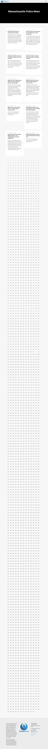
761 (25, 308)
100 (31, 178)
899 (13, 336)
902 (20, 336)
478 (33, 252)
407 (18, 239)
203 (28, 198)
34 (28, 165)
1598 (38, 471)
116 (38, 180)
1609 (33, 474)
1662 (36, 484)
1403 (38, 433)
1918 (26, 535)
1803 (31, 512)
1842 (31, 520)
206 (36, 198)
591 (23, 275)
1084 (21, 372)
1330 (18, 420)
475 (25, 252)
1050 (33, 364)
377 (8, 234)
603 (20, 277)
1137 (23, 382)
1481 (38, 448)
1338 (38, 420)
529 (31, 262)
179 (33, 193)
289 (15, 216)
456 (10, 249)
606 (28, 277)
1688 (36, 489)
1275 (10, 410)
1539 (21, 461)
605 (25, 277)
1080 (10, 372)
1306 (23, 415)
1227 (21, 400)
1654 (15, 484)
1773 (21, 507)
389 (38, 234)
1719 (15, 497)
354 (15, 229)
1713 (33, 494)
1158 (10, 387)
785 (20, 313)
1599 (8, 474)
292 (23, 216)
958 (31, 346)
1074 (28, 369)
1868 (31, 525)
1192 (31, 392)
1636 (36, 479)
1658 (26, 484)
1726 (33, 497)
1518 (33, 456)
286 (8, 216)
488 (25, 254)
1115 (33, 377)
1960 (33, 543)
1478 (31, 448)
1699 (31, 492)
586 (10, 275)
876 (20, 331)
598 (8, 277)
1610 (36, 474)
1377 (38, 428)
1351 (38, 423)
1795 (10, 512)
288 (13, 216)
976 (10, 351)
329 (18, 224)
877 (23, 331)
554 (28, 267)
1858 (38, 522)
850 (20, 326)
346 (28, 226)
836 (18, 323)
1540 (23, 461)
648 (36, 285)
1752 (33, 502)
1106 (10, 377)
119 (13, 183)
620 (31, 280)
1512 (18, 456)
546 (8, 267)
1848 (13, 522)
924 (10, 341)
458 (15, 249)
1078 (38, 369)
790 (33, 313)
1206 (33, 395)
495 (10, 257)
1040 (8, 364)
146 (15, 188)
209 (10, 201)
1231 (31, 400)
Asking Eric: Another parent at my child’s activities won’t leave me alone (15, 57)
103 (38, 178)
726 (36, 300)
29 (15, 165)
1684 (26, 489)
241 (25, 206)
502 (28, 257)
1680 (15, 489)
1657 (23, 484)
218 (33, 201)
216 (28, 201)
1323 (33, 418)
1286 (38, 410)
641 (18, 285)
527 (25, 262)
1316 (15, 418)
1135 (18, 382)
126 (31, 183)
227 (23, 203)
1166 (31, 387)
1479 (33, 448)
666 (15, 290)
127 (33, 183)
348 (33, 226)
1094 (13, 374)
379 (13, 234)
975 (8, 351)
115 (36, 180)
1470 (10, 448)
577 (20, 272)
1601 (13, 474)
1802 (28, 512)
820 (10, 321)
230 (31, 203)
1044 (18, 364)
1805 (36, 512)
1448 (21, 443)
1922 (36, 535)
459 (18, 249)
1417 (8, 438)
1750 (28, 502)
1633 (28, 479)
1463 (26, 446)
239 (20, 206)
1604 (21, 474)
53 (10, 170)
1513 (21, 456)
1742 (8, 502)
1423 (23, 438)
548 (13, 267)
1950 (8, 543)
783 (15, 313)
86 (28, 175)
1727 (36, 497)
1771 (15, 507)
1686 (31, 489)
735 (25, 303)
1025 (36, 359)
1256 (28, 405)
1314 (10, 418)
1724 (28, 497)
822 (15, 321)
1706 (15, 494)
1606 (26, 474)
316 (18, 221)
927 (18, 341)
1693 (15, 492)
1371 (23, 428)
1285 (36, 410)
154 (36, 188)
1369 (18, 428)
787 (25, 313)
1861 (13, 525)
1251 (15, 405)
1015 (10, 359)
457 (13, 249)
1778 (33, 507)
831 (38, 321)
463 (28, 249)
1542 (28, 461)
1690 (8, 492)
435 (23, 244)
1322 (31, 418)
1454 (36, 443)
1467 (36, 446)
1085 (23, 372)
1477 (28, 448)
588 (15, 275)
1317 (18, 418)
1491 (31, 451)
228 (25, 203)
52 (8, 170)
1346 (26, 423)
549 (15, 267)
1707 (18, 494)
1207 (36, 395)
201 (23, 198)
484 (15, 254)
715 (8, 300)
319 (25, 221)
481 (8, 254)
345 (25, 226)
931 (28, 341)
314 (13, 221)
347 (31, 226)
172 (15, 193)
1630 (21, 479)
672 (31, 290)
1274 (8, 410)
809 (15, 318)
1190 (26, 392)
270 (33, 211)
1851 (21, 522)
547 (10, 267)
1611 (38, 474)
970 (28, 349)
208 (8, 201)
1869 (33, 525)
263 (15, 211)
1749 (26, 502)
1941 (18, 540)
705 (15, 298)
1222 (8, 400)
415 (38, 239)
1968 (21, 545)
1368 (15, 428)
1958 (28, 543)
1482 (8, 451)
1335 (31, 420)
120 (15, 183)
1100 (28, 374)
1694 (18, 492)
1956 (23, 543)
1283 (31, 410)
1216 (26, 397)
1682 (21, 489)
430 (10, 244)
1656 (21, 484)
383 (23, 234)
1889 (18, 530)
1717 (10, 497)
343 (20, 226)
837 (20, 323)
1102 (33, 374)
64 (38, 170)
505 (36, 257)
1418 (10, 438)
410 (25, 239)
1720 (18, 497)
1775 (26, 507)
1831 (36, 517)
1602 (15, 474)
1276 (13, 410)
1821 (10, 517)
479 (36, 252)
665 (13, 290)
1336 (33, 420)
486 (20, 254)
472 (18, 252)
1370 (21, 428)
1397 (23, 433)
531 (36, 262)
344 (23, 226)
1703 (8, 494)
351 (8, 229)
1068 (13, 369)
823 (18, 321)
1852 (23, 522)
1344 (21, 423)
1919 (28, 535)
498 (18, 257)
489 (28, 254)
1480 (36, 448)
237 (15, 206)
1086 (26, 372)
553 (25, 267)
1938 (10, 540)
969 (25, 349)
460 (20, 249)
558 (38, 267)
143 (8, 188)
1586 (8, 471)
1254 (23, 405)
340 (13, 226)
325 (8, 224)
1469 (8, 448)
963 (10, 349)
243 (31, 206)
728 (8, 303)
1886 (10, 530)
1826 (23, 517)
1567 (26, 466)
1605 (23, 474)
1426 (31, 438)
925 (13, 341)
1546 (38, 461)
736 (28, 303)
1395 (18, 433)
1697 (26, 492)
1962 (38, 543)
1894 (31, 530)
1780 (38, 507)
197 (13, 198)
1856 (33, 522)
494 (8, 257)
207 (38, 198)
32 (23, 165)
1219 (33, 397)
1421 (18, 438)
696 (25, 295)
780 (8, 313)
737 (31, 303)
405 (13, 239)
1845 (38, 520)
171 (13, 193)
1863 (18, 525)
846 (10, 326)
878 (25, 331)
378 (10, 234)
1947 (33, 540)
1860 (10, 525)
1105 (8, 377)
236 (13, 206)
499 (20, 257)
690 (10, 295)
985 (33, 351)
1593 (26, 471)
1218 (31, 397)
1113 (28, 377)
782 (13, 313)
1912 (10, 535)
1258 (33, 405)
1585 (38, 469)
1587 (10, 471)
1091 (38, 372)
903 (23, 336)
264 (18, 211)
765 (36, 308)
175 (23, 193)
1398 (26, 433)
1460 (18, 446)
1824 (18, 517)
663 (8, 290)
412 (31, 239)
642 (20, 285)
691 (13, 295)
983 (28, 351)
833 (10, 323)
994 (23, 354)
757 (15, 308)
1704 (10, 494)
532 (38, 262)
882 (36, 331)
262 (13, 211)
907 (33, 336)
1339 (8, 423)
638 (10, 285)
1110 (21, 377)
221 (8, 203)
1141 (33, 382)
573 (10, 272)
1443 (8, 443)
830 (36, 321)
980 (20, 351)
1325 (38, 418)
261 (10, 211)
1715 (38, 494)
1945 (28, 540)
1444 (10, 443)
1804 (33, 512)
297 (36, 216)
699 (33, 295)
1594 (28, 471)
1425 (28, 438)
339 (10, 226)
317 (20, 221)
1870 (36, 525)
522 (13, 262)
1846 (8, 522)
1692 (13, 492)
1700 (33, 492)
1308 (28, 415)
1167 (33, 387)
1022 (28, 359)
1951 (10, 543)
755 (10, 308)
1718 (13, 497)
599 (10, 277)
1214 (21, 397)
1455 (38, 443)
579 (25, 272)
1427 (33, 438)
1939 (13, 540)
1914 (15, 535)
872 (10, 331)
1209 (8, 397)
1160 (15, 387)
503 (31, 257)
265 (20, 211)
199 (18, 198)
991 (15, 354)
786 (23, 313)
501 (25, 257)
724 (31, 300)
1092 (8, 374)
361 (33, 229)
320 (28, 221)
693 (18, 295)
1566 (23, 466)
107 (15, 180)
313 (10, 221)
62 (33, 170)
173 (18, 193)
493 (38, 254)
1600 (10, 474)
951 (13, 346)
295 (31, 216)
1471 (13, 448)
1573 (8, 469)
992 (18, 354)
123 (23, 183)
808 (13, 318)
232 (36, 203)
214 (23, 201)
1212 (15, 397)
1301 (10, 415)
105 (10, 180)
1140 (31, 382)
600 (13, 277)
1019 (21, 359)
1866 (26, 525)
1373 (28, 428)
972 (33, 349)
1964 (10, 545)
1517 (31, 456)
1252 (18, 405)
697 (28, 295)
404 (10, 239)
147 (18, 188)
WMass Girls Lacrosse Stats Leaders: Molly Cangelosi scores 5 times (32, 81)
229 (28, 203)
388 (36, 234)
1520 (38, 456)
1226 (18, 400)
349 (36, 226)
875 (18, 331)
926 (15, 341)
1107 (13, 377)
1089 (33, 372)
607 (31, 277)
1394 (15, 433)
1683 (23, 489)
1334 (28, 420)
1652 (10, 484)
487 (23, 254)
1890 (21, 530)
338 (8, 226)
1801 (26, 512)
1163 (23, 387)
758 (18, 308)
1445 (13, 443)
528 (28, 262)
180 (36, 193)
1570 (33, 466)
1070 (18, 369)
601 (15, 277)
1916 (21, 535)
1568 (28, 466)
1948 (36, 540)
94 (15, 178)
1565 (21, 466)
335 (33, 224)
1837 (18, 520)
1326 (8, 420)
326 (10, 224)
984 (31, 351)
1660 (31, 484)
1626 (10, 479)
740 (38, 303)
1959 (31, 543)
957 (28, 346)
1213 (18, 397)
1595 (31, 471)
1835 (13, 520)
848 (15, 326)
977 (13, 351)
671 (28, 290)
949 (8, 346)
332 (25, 224)
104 (8, 180)
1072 (23, 369)
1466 (33, 446)
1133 (13, 382)
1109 (18, 377)
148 (20, 188)
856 (36, 326)
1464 (28, 446)
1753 (36, 502)
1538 (18, 461)
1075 (31, 369)
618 (25, 280)
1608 (31, 474)
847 (13, 326)
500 (23, 257)
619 (28, 280)
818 (38, 318)
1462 (23, 446)
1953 (15, 543)
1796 (13, 512)
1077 (36, 369)
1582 (31, 469)
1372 (26, 428)
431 (13, 244)
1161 (18, 387)
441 (38, 244)
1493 (36, 451)
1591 (21, 471)
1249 (10, 405)
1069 (15, 369)
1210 (10, 397)
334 (31, 224)
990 (13, 354)
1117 (38, 377)
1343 (18, 423)
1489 (26, 451)
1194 (36, 392)
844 (38, 323)
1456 (8, 446)
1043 (15, 364)
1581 (28, 469)
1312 (38, 415)
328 (15, 224)
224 (15, 203)
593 (28, 275)
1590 (18, 471)
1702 (38, 492)
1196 (8, 395)
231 (33, 203)
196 (10, 198)
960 (36, 346)
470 (13, 252)
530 (33, 262)
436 (25, 244)
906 (31, 336)
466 (36, 249)
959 (33, 346)
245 (36, 206)
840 (28, 323)
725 (33, 300)
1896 (36, 530)
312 (8, 221)
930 (25, 341)
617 (23, 280)
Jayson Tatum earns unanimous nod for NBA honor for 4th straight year (33, 33)
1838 (21, 520)
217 (31, 201)
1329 (15, 420)
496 (13, 257)
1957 (26, 543)
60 (28, 170)
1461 (21, 446)
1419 (13, 438)
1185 (13, 392)
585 (8, 275)
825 (23, 321)
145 (13, 188)
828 (31, 321)
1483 (10, 451)
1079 (8, 372)
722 (25, 300)
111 (25, 180)
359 (28, 229)
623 (38, 280)
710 (28, 298)
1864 (21, 525)
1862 (15, 525)
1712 (31, 494)
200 (20, 198)
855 (33, 326)
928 (20, 341)
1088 (31, 372)
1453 (33, 443)
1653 (13, 484)
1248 (8, 405)
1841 (28, 520)
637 (8, 285)
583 (36, 272)
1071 (21, 369)
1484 (13, 451)
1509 (10, 456)
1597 (36, 471)
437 (28, 244)
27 (10, 165)
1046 (23, 364)
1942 (21, 540)
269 (31, 211)
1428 (36, 438)
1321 (28, 418)
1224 (13, 400)
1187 (18, 392)
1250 (13, 405)
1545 (36, 461)
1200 (18, 395)
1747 (21, 502)
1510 (13, 456)
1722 (23, 497)
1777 (31, 507)
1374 (31, 428)
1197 (10, 395)
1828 (28, 517)
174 (20, 193)
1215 (23, 397)
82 (18, 175)
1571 (36, 466)
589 (18, 275)
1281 (26, 410)
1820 (8, 517)
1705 (13, 494)
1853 (26, 522)
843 (36, 323)
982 (25, 351)
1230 (28, 400)
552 (23, 267)
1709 (23, 494)
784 (18, 313)
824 (20, 321)
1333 (26, 420)
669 (23, 290)
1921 (33, 535)
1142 (36, 382)
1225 (15, 400)
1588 (13, 471)
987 (38, 351)
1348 (31, 423)
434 (20, 244)
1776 (28, 507)
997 (31, 354)
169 (8, 193)
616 (20, 280)
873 (13, 331)
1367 (13, 428)
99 (28, 178)
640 (15, 285)
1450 (26, 443)
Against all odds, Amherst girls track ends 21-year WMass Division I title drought (14, 81)
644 (25, 285)
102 (36, 178)
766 (38, 308)
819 (8, 321)
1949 (38, 540)
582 (33, 272)
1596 (33, 471)
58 (23, 170)
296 (33, 216)
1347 (28, 423)
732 (18, 303)
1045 (21, 364)
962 (8, 349)
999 (36, 354)
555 (31, 267)
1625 (8, 479)
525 (20, 262)
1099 (26, 374)
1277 (15, 410)
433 (18, 244)
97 (23, 178)
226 (20, 203)
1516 (28, 456)
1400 (31, 433)
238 (18, 206)
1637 (38, 479)
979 (18, 351)
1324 (36, 418)
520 (8, 262)
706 (18, 298)
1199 (15, 395)
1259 (36, 405)
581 (31, 272)
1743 (10, 502)
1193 (33, 392)
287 (10, 216)
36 (33, 165)
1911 (8, 535)
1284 (33, 410)
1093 (10, 374)
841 (31, 323)
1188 (21, 392)
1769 (10, 507)
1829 (31, 517)
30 (18, 165)
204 (31, 198)
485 (18, 254)
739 (36, 303)
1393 (13, 433)
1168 (36, 387)
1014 (8, 359)
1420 (15, 438)
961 (38, 346)
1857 (36, 522)
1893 (28, 530)
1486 (18, 451)
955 (23, 346)
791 (36, 313)
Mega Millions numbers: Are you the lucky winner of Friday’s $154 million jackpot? (33, 109)
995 (25, 354)
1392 (10, 433)
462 (25, 249)
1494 (38, 451)
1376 (36, 428)
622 (36, 280)
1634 (31, 479)
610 (38, 277)
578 (23, 272)
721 (23, 300)
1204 (28, 395)
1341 (13, 423)
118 (10, 183)
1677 (8, 489)
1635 (33, 479)
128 (36, 183)
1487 (21, 451)
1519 (36, 456)
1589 (15, 471)
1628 (15, 479)
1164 (26, 387)
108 (18, 180)
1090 (36, 372)
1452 (31, 443)
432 (15, 244)
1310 (33, 415)
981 (23, 351)
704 (13, 298)
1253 (21, 405)
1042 (13, 364)
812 (23, 318)
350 (38, 226)
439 (33, 244)
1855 (31, 522)
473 (20, 252)
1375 (33, 428)
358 (25, 229)
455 (8, 249)
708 (23, 298)
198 (15, 198)
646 (31, 285)
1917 (23, 535)
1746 (18, 502)
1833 (8, 520)
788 (28, 313)
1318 (21, 418)
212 (18, 201)
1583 (33, 469)
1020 (23, 359)
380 (15, 234)
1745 (15, 502)
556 (33, 267)
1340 (10, 423)
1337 (36, 420)
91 (8, 178)
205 (33, 198)
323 (36, 221)
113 (31, 180)
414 (36, 239)
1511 (15, 456)
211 (15, 201)
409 (23, 239)
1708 (21, 494)
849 (18, 326)
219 (36, 201)
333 (28, 224)
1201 (21, 395)
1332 (23, 420)
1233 (36, 400)
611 (8, 280)
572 (8, 272)
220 (38, 201)
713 (36, 298)
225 (18, 203)
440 (36, 244)
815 (31, 318)
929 (23, 341)
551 (20, 267)
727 (38, 300)
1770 (13, 507)
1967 (18, 545)
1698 (28, 492)
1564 (18, 466)
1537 (15, 461)
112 (28, 180)
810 (18, 318)
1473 (18, 448)
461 (23, 249)
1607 (28, 474)
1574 (10, 469)
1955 (21, 543)
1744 (13, 502)
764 (33, 308)
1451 (28, 443)
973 (36, 349)
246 (38, 206)
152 (31, 188)
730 (13, 303)
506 (38, 257)
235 (10, 206)
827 (28, 321)
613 (13, 280)
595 (33, 275)
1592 (23, 471)
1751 (31, 502)
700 (36, 295)
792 (38, 313)
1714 (36, 494)
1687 (33, 489)
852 (25, 326)
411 (28, 239)
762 (28, 308)
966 (18, 349)
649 (38, 285)
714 (38, 298)
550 (18, 267)
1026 (38, 359)
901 (18, 336)
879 (28, 331)
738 (33, 303)
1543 (31, 461)
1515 (26, 456)
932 (31, 341)
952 (15, 346)
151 (28, 188)
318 (23, 221)
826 (25, 321)
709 (25, 298)
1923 (38, 535)
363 (38, 229)
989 (10, 354)
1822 (13, 517)
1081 (13, 372)
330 (20, 224)
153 (33, 188)
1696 (23, 492)
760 (23, 308)
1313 (8, 418)
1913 (13, 535)
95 (18, 178)
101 (33, 178)
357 (23, 229)
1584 (36, 469)
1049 (31, 364)
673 (33, 290)
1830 (33, 517)
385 (28, 234)
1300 (8, 415)
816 (33, 318)
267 (25, 211)
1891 (23, 530)
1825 (21, 517)
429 (8, 244)
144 (10, 188)
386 (31, 234)
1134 (15, 382)
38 (38, 165)
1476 (26, 448)
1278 (18, 410)
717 (13, 300)
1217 (28, 397)
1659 (28, 484)
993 (20, 354)
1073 (26, 369)
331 (23, 224)
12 (38, 160)
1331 (21, 420)
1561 (10, 466)
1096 (18, 374)
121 (18, 183)
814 (28, 318)
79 (10, 175)
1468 (38, 446)
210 (13, 201)
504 (33, 257)
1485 (15, 451)
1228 (23, 400)
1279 (21, 410)
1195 (38, 392)
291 (20, 216)
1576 (15, 469)
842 (33, 323)
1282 (28, 410)
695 (23, 295)
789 (31, 313)
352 (10, 229)
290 (18, 216)
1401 (33, 433)
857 (38, 326)
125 (28, 183)
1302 (13, 415)
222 (10, 203)
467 (38, 249)
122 (20, 183)
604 (23, 277)
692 (15, 295)
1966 (15, 545)
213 (20, 201)
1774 (23, 507)
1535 (10, 461)
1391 (8, 433)
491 (33, 254)
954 (20, 346)
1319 (23, 418)
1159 (13, 387)
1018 (18, 359)
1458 (13, 446)
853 (28, 326)
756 (13, 308)
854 (31, 326)
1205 (31, 395)
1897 (38, 530)
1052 (38, 364)
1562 (13, 466)
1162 (21, 387)
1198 (13, 395)
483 (13, 254)
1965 (13, 545)
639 (13, 285)
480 (38, 252)
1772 (18, 507)
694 (20, 295)
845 (8, 326)
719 (18, 300)
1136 (21, 382)
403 (8, 239)
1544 (33, 461)
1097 (21, 374)
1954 (18, 543)
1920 (31, 535)
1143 (38, 382)
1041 (10, 364)
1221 (38, 397)
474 (23, 252)
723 (28, 300)
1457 (10, 446)
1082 (15, 372)
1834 (10, 520)
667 (18, 290)
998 (33, 354)
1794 (8, 512)
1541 (26, 461)
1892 (26, 530)
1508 (8, 456)
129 (38, 183)
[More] (20, 47)
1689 (38, 489)
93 (13, 178)
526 (23, 262)
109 (20, 180)
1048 (28, 364)
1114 (31, 377)
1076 (33, 369)
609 (36, 277)
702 (8, 298)
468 (8, 252)
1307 (26, 415)
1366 (10, 428)
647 (33, 285)
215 (25, 201)
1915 (18, 535)
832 (8, 323)
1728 (38, 497)
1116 (36, 377)
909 (38, 336)
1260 (38, 405)
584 (38, 272)
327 (13, 224)
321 (31, 221)
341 (15, 226)
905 (28, 336)
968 (23, 349)
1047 (26, 364)
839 (25, 323)
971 (31, 349)
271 (36, 211)
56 (18, 170)
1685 (28, 489)
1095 (15, 374)
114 (33, 180)
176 (25, 193)
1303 (15, 415)
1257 (31, 405)
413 (33, 239)
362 (36, 229)
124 (25, 183)
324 (38, 221)
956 (25, 346)
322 (33, 221)
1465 (31, 446)
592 (25, 275)
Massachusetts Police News (12, 54)
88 (33, 175)
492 (36, 254)
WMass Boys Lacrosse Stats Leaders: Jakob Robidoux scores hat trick (14, 109)
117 (8, 183)
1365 (8, 428)
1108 (15, 377)
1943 (23, 540)
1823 (15, 517)
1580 (26, 469)
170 (10, 193)
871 (8, 331)
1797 (15, 512)
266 (23, 211)
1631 (23, 479)
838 (23, 323)
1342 (15, 423)
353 (13, 229)
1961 (36, 543)
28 (13, 165)
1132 (10, 382)
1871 (38, 525)
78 (8, 175)
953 (18, 346)
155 (38, 188)
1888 (15, 530)
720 (20, 300)
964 (13, 349)
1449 (23, 443)
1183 (8, 392)
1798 (18, 512)
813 (25, 318)
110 (23, 180)
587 (13, 275)
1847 (10, 522)
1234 (38, 400)
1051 (36, 364)
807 (10, 318)
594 (31, 275)
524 (18, 262)
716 (10, 300)
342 (18, 226)
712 (33, 298)
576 (18, 272)
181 (38, 193)
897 (8, 336)
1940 (15, 540)
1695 (21, 492)
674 (36, 290)
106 (13, 180)
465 (33, 249)
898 (10, 336)
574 (13, 272)
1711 (28, 494)
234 (8, 206)
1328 (13, 420)
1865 (23, 525)
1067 (10, 369)
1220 (36, 397)
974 (38, 349)
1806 (38, 512)
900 (15, 336)
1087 (28, 372)
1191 (28, 392)
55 (15, 170)
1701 (36, 492)
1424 (26, 438)
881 (33, 331)
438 (31, 244)
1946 (31, 540)
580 (28, 272)
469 (10, 252)
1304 (18, 415)
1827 (26, 517)
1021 (26, 359)
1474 (21, 448)
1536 (13, 461)
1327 (10, 420)
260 (8, 211)
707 (20, 298)
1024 (33, 359)
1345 (23, 423)
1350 (36, 423)
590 (20, 275)
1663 (38, 484)
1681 (18, 489)
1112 (26, 377)
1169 (38, 387)
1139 (28, 382)
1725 (31, 497)
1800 (23, 512)
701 (38, 295)
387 (33, 234)
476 (28, 252)
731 (15, 303)
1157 (8, 387)
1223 (10, 400)
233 (38, 203)
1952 (13, 543)
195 (8, 198)
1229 (26, 400)
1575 (13, 469)
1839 (23, 520)
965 (15, 349)
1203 (26, 395)
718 (15, 300)
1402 (36, 433)
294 (28, 216)
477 (31, 252)
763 (31, 308)
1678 (10, 489)
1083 (18, 372)
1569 (31, 466)
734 (23, 303)
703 (10, 298)
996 (28, 354)
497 (15, 257)
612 (10, 280)
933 (33, 341)
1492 (33, 451)
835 (15, 323)
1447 (18, 443)
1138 (26, 382)
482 (10, 254)
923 (8, 341)
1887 (13, 530)
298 (38, 216)
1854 (28, 522)
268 (28, 211)
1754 (38, 502)
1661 (33, 484)
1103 (36, 374)
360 (31, 229)
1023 (31, 359)
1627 (13, 479)
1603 (18, 474)
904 (25, 336)
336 (36, 224)
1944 (26, 540)
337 (38, 224)
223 (13, 203)
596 (36, 275)
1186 (15, 392)
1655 (18, 484)
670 (25, 290)
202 (25, 198)
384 (25, 234)
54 (13, 170)
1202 (23, 395)
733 (20, 303)
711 (31, 298)
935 (38, 341)
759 (20, 308)
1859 (8, 525)
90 (38, 175)
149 (23, 188)
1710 (26, 494)
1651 (8, 484)
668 (20, 290)
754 (8, 308)
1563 (15, 466)
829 (33, 321)
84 (23, 175)
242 (28, 206)
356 (20, 229)
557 (36, 267)
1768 (8, 507)
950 (10, 346)
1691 (10, 492)
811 (20, 318)
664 (10, 290)
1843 (33, 520)
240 (23, 206)
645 (28, 285)
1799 (21, 512)
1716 (8, 497)
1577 (18, 469)
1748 (23, 502)
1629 (18, 479)
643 (23, 285)
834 (13, 323)
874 (15, 331)
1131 (8, 382)
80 (13, 175)
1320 (26, 418)
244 (33, 206)
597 (38, 275)
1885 (8, 530)
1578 (21, 469)
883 (38, 331)
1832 (38, 517)
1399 (28, 433)
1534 (8, 461)
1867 (28, 525)
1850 (18, 522)
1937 (8, 540)
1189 (23, 392)
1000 (38, 354)
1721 (21, 497)
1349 (33, 423)
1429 (38, 438)
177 (28, 193)
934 (36, 341)
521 (10, 262)
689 (8, 295)
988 (8, 354)
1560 (8, 466)
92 (10, 178)
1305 (21, 415)
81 (15, 175)
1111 (23, 377)
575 (15, 272)
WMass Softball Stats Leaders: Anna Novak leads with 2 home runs (33, 136)
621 (33, 280)
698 (31, 295)
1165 (28, 387)
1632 (26, 479)
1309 (31, 415)
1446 (15, 443)
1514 (23, 456)
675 (38, 290)
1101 (31, 374)
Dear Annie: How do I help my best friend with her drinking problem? (32, 57)
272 (38, 211)
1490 (28, 451)
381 (18, 234)
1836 (15, 520)
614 (15, 280)
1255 (26, 405)
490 (31, 254)
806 (8, 318)
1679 (13, 489)
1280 (23, 410)
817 (36, 318)
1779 (36, 507)
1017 (15, 359)
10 (33, 160)
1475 (23, 448)
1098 (23, 374)
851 (23, 326)
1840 (26, 520)
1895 (33, 530)
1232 (33, 400)
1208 (38, 395)
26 (8, 165)
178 (31, 193)
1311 (36, 415)
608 (33, 277)
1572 (38, 466)
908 (36, 336)
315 (15, 221)
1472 (15, 448)
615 (18, 280)
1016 (13, 359)
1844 (36, 520)
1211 (13, 397)
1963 (8, 545)
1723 (26, 497)
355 (18, 229)
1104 (38, 374)
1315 (13, 418)
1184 (10, 392)
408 (20, 239)
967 (20, 349)
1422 (21, 438)
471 (15, 252)
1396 (21, 433)
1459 (15, 446)
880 (31, 331)
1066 (8, 369)
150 (25, 188)
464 (31, 249)
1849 (15, 522)
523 (15, 262)
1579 (23, 469)
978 (15, 351)
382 (20, 234)
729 (10, 303)
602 (18, 277)
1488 (23, 451)
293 (25, 216)
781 (10, 313)
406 (15, 239)
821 (13, 321)
